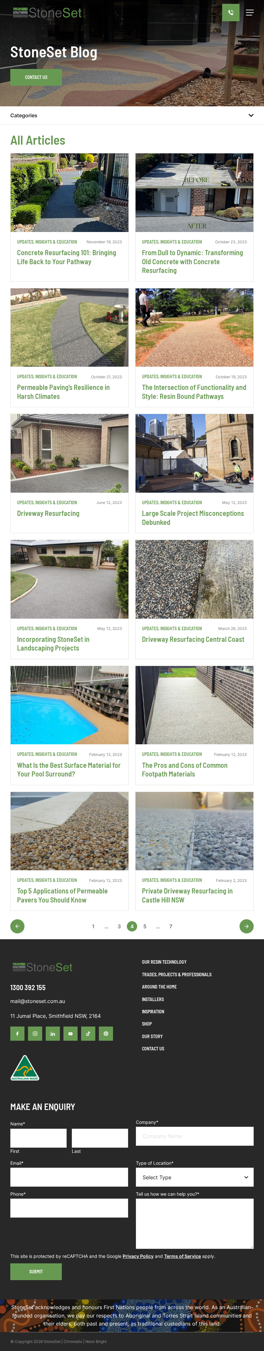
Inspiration (153, 1011)
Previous (17, 926)
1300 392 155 (28, 987)
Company (147, 1122)
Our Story (152, 1036)
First (14, 1151)
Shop (147, 1024)
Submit (36, 1271)
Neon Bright (96, 1341)
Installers (153, 999)
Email (17, 1163)
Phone (18, 1194)
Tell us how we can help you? (167, 1194)
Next (247, 926)
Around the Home (159, 986)
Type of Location (155, 1163)
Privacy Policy (138, 1256)
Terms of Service (182, 1256)
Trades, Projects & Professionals (177, 974)
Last (76, 1151)
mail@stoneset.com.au (37, 1001)
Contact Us (36, 77)
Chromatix (73, 1341)
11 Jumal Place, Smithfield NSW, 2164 (55, 1016)
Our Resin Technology (164, 962)
